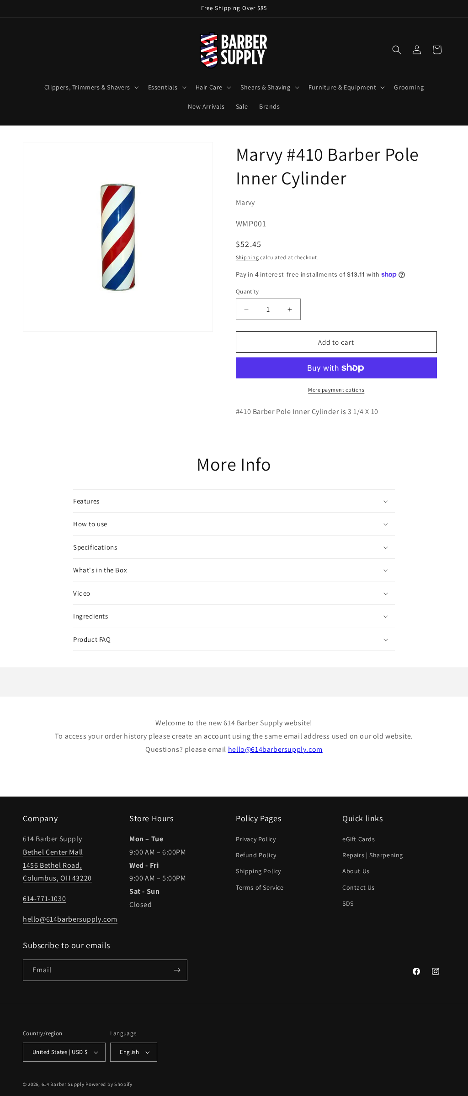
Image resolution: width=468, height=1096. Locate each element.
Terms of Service (260, 887)
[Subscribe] (177, 970)
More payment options (336, 389)
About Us (356, 871)
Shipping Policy (258, 871)
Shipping (247, 257)
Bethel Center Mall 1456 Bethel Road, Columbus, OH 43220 (57, 865)
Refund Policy (256, 855)
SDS (348, 903)
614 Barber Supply (63, 1084)
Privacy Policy (256, 839)
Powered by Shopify (109, 1084)
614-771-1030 (44, 898)
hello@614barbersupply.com (275, 749)
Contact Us (358, 887)
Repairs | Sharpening (372, 855)
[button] (91, 87)
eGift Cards (358, 839)
